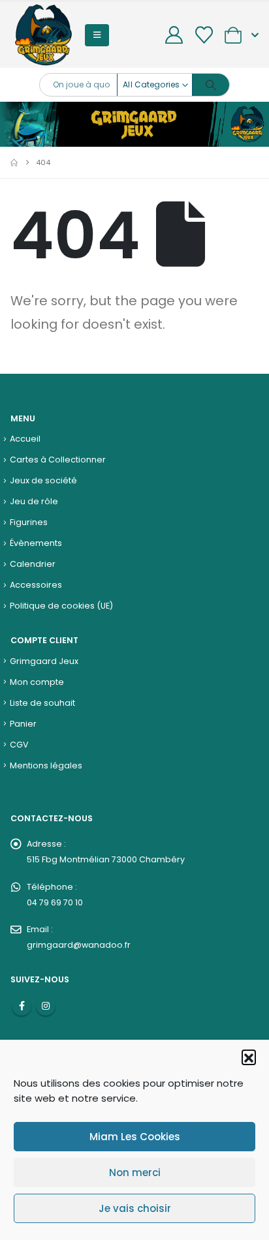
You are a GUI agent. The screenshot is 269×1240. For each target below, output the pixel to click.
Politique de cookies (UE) (61, 605)
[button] (248, 1056)
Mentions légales (46, 765)
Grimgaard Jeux (44, 661)
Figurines (29, 522)
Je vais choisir (135, 1208)
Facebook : (21, 1006)
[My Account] (174, 35)
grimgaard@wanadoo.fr (79, 944)
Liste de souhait (42, 702)
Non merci (135, 1172)
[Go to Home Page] (14, 162)
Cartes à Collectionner (58, 459)
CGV (19, 744)
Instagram (45, 1006)
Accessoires (36, 584)
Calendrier (32, 563)
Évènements (36, 543)
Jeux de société (43, 480)
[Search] (211, 85)
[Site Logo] (43, 35)
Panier (23, 723)
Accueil (25, 438)
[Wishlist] (203, 35)
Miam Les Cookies (134, 1136)
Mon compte (37, 682)
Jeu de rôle (34, 501)
